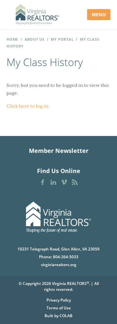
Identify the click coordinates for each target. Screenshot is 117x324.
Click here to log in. (27, 106)
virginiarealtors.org (58, 264)
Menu (99, 14)
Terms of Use (58, 308)
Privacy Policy (58, 300)
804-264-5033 (65, 257)
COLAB (65, 315)
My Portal (62, 39)
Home (12, 39)
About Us (35, 39)
